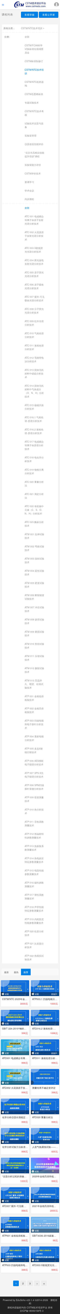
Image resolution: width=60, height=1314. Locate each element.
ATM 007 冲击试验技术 (34, 609)
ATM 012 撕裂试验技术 (34, 670)
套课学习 (29, 182)
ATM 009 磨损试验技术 (34, 633)
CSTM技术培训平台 (37, 1307)
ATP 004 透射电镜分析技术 (34, 738)
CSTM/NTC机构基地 (34, 83)
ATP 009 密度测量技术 (34, 799)
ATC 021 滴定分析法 (34, 495)
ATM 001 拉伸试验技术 (34, 536)
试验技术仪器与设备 (34, 125)
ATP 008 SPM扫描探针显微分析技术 (34, 786)
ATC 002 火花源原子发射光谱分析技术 (34, 236)
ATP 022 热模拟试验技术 (34, 957)
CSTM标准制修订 (34, 61)
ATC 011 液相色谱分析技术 (34, 347)
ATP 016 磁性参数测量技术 (34, 884)
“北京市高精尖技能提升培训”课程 (34, 154)
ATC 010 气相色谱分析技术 (34, 335)
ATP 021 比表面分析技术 (34, 945)
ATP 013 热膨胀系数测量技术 (34, 847)
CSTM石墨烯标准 (34, 94)
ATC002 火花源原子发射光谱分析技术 (22, 1087)
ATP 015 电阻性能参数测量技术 (34, 872)
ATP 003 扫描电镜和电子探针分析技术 (34, 724)
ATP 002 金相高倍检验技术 (34, 710)
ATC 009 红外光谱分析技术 (34, 322)
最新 (6, 972)
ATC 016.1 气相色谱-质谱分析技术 (34, 419)
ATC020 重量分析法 (42, 1117)
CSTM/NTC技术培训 (31, 28)
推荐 (26, 972)
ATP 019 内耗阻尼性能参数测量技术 (34, 920)
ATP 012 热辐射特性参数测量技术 (34, 835)
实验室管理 (30, 135)
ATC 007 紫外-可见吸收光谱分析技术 (34, 298)
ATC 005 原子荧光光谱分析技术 (34, 274)
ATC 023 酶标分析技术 (34, 523)
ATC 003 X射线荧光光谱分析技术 (34, 249)
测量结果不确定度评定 (44, 1087)
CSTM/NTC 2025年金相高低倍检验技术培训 (25, 999)
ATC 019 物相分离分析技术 (34, 471)
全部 (27, 36)
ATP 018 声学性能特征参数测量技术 (34, 908)
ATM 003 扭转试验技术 (34, 560)
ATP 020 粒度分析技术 (34, 933)
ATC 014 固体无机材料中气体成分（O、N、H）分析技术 (34, 391)
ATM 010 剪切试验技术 (34, 645)
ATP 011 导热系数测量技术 (34, 823)
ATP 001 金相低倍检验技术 (34, 698)
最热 (16, 972)
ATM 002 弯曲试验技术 (34, 548)
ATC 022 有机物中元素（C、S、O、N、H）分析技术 (34, 510)
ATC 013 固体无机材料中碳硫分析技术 (34, 373)
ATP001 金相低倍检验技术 (16, 1235)
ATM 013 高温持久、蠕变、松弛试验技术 (34, 684)
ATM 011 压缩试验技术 (34, 657)
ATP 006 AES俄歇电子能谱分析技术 (34, 762)
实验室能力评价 (33, 164)
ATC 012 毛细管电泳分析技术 (34, 359)
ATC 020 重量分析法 (34, 483)
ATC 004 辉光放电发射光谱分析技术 (34, 262)
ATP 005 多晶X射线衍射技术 (34, 750)
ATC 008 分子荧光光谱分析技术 (34, 310)
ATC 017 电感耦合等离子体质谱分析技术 (34, 445)
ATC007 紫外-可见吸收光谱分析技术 (21, 1206)
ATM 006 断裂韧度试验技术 (34, 596)
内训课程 (29, 199)
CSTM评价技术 (33, 173)
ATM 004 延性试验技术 (34, 572)
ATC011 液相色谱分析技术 (46, 1058)
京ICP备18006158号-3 (32, 1310)
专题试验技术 (32, 102)
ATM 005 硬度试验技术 (34, 584)
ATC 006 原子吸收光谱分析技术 (34, 286)
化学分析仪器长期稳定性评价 (17, 1117)
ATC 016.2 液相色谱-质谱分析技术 (34, 431)
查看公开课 (48, 14)
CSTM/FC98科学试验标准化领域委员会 (34, 49)
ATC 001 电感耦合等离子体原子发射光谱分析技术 (34, 220)
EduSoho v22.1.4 (25, 1300)
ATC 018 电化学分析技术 (34, 459)
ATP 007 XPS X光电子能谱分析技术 (34, 774)
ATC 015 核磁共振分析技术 (34, 406)
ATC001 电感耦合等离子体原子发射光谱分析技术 (27, 1058)
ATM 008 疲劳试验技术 (34, 621)
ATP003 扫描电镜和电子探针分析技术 (22, 1265)
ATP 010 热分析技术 (34, 811)
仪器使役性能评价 (34, 144)
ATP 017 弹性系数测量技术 (34, 896)
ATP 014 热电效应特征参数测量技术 (34, 860)
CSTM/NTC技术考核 (34, 113)
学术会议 (29, 190)
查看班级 (29, 14)
